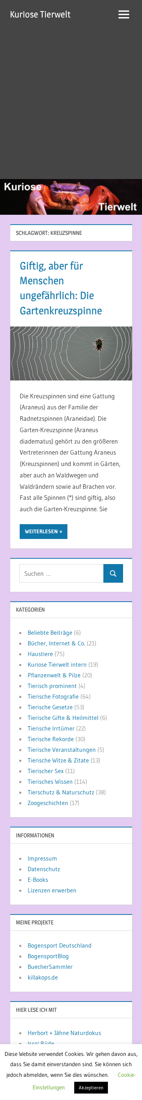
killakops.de (43, 977)
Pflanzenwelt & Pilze (54, 675)
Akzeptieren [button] (91, 1087)
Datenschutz (44, 869)
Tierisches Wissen (50, 781)
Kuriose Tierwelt (40, 14)
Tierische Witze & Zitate (58, 760)
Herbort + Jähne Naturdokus (64, 1033)
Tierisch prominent (52, 685)
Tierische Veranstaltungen (62, 749)
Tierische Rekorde (51, 739)
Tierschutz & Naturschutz (61, 792)
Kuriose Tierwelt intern (57, 664)
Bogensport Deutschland (60, 945)
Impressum (42, 858)
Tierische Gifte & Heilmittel (63, 717)
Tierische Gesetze (50, 707)
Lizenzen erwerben (52, 890)
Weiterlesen (41, 531)
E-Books (38, 879)
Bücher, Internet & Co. (56, 643)
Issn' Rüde (41, 1043)
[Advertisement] (71, 104)
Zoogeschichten (48, 803)
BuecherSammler (50, 966)
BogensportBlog (48, 956)
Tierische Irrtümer (51, 728)
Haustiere (40, 654)
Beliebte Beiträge (50, 632)
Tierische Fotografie (53, 696)
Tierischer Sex (46, 771)
